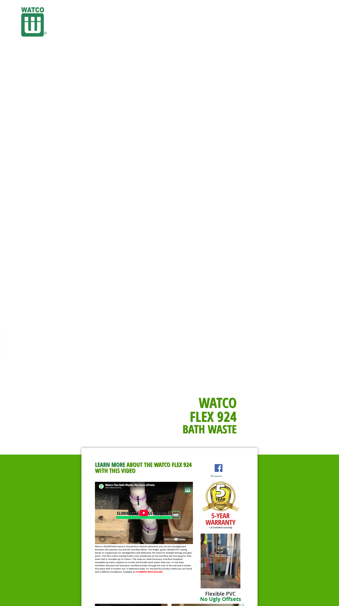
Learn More (110, 464)
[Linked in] (218, 468)
